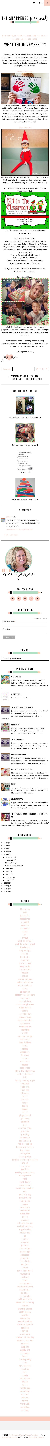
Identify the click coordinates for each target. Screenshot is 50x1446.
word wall (25, 1403)
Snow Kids (15, 724)
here (20, 271)
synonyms (25, 1353)
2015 (6, 851)
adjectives (25, 918)
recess (25, 1267)
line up (25, 1162)
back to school (25, 940)
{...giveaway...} (16, 694)
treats (25, 1375)
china (25, 988)
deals (25, 1045)
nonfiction (25, 1213)
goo (25, 1124)
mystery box (25, 1197)
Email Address (9, 621)
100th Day (25, 909)
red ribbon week (25, 1270)
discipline (25, 1051)
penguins (25, 1242)
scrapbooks (25, 1295)
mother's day (25, 1194)
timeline (25, 1368)
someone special (25, 1324)
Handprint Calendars (25, 71)
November (10, 860)
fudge (25, 1105)
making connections (25, 1172)
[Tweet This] (37, 369)
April (8, 871)
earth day (25, 1061)
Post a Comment (11, 535)
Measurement (25, 1184)
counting (25, 1029)
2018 (6, 843)
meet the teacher (25, 1188)
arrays (25, 937)
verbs (25, 1384)
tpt (25, 1372)
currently (25, 1039)
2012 (6, 886)
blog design (25, 950)
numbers (25, 1219)
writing (25, 1410)
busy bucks (25, 966)
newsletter (25, 1210)
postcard (25, 1254)
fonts (25, 1096)
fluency (25, 1093)
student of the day (25, 1337)
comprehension (25, 1020)
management (25, 1175)
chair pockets (25, 985)
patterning (25, 1232)
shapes (25, 1305)
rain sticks (25, 1261)
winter (25, 1400)
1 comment (7, 369)
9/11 (25, 912)
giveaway (25, 1118)
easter (25, 1064)
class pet (24, 997)
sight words (25, 1311)
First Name (7, 629)
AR (25, 934)
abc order (25, 915)
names (25, 1204)
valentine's (25, 1378)
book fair (24, 959)
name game (25, 1200)
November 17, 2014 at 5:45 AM (19, 529)
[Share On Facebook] (40, 369)
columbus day (25, 1013)
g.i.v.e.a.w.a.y (16, 676)
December (10, 857)
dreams (25, 1058)
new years (25, 1207)
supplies (25, 1346)
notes (25, 1216)
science (25, 1292)
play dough (25, 1251)
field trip (25, 1086)
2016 (6, 848)
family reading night (25, 1080)
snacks (25, 1314)
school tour (25, 1289)
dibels (25, 1048)
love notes (25, 1166)
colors (25, 1010)
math (25, 1178)
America (25, 925)
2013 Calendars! (17, 739)
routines (25, 1276)
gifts (25, 1112)
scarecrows (25, 1283)
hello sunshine (25, 1143)
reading (25, 1264)
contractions (25, 1026)
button (25, 972)
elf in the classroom (25, 1070)
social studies (25, 1321)
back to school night (25, 944)
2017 (6, 846)
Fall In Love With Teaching (21, 769)
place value (25, 1248)
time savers (25, 1365)
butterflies (25, 969)
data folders (25, 1042)
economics (25, 1067)
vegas (25, 1381)
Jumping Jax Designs (36, 1437)
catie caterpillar (25, 982)
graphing (25, 1134)
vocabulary (25, 1387)
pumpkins (24, 1257)
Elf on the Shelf (25, 127)
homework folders (25, 1146)
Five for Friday (10, 863)
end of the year (25, 1074)
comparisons (25, 1017)
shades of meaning (25, 1302)
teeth (25, 1356)
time (25, 1362)
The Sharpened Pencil (16, 1435)
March (8, 874)
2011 (6, 889)
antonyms (25, 928)
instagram (25, 1153)
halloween (25, 1137)
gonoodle (25, 1121)
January (9, 880)
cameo (25, 975)
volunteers (25, 1391)
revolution (25, 1273)
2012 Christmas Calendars (22, 707)
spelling (25, 1327)
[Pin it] (46, 369)
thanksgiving (25, 1359)
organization (25, 1229)
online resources (25, 1223)
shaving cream (25, 1308)
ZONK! (13, 784)
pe (25, 1235)
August (8, 869)
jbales (8, 517)
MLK (25, 1191)
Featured (25, 1083)
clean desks (25, 1007)
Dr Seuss (25, 1055)
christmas (7, 36)
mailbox (25, 1169)
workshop (25, 1406)
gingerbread (31, 39)
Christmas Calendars (20, 754)
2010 (6, 892)
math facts (25, 1181)
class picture (25, 1001)
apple (25, 931)
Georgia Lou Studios (9, 1437)
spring (25, 1330)
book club (25, 956)
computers (25, 1023)
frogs (25, 1102)
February (9, 877)
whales (25, 1397)
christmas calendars (25, 36)
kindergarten (25, 1156)
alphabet (25, 921)
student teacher (25, 1340)
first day (25, 1089)
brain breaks (25, 963)
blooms (25, 953)
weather (25, 1394)
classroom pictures (25, 1004)
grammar (25, 1131)
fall (25, 1077)
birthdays (25, 947)
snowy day (25, 1318)
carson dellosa (25, 979)
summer (25, 1343)
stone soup (25, 1333)
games (25, 1108)
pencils (25, 1238)
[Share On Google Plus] (43, 369)
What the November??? (14, 866)
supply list (25, 1349)
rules (25, 1280)
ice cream (25, 1150)
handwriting (25, 1140)
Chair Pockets (17, 799)
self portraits (25, 1299)
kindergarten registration (25, 1159)
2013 (6, 883)
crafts (25, 1032)
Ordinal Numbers (25, 1226)
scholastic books (25, 1286)
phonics (25, 1245)
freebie (25, 1099)
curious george (25, 1035)
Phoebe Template (31, 1435)
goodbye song (25, 1127)
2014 (6, 854)
